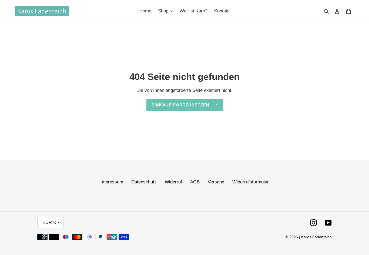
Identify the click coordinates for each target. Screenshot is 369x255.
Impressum (111, 181)
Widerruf (173, 181)
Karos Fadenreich (316, 237)
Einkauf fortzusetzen (181, 105)
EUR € (49, 222)
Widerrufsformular (250, 181)
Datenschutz (144, 181)
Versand (216, 181)
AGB (195, 181)
